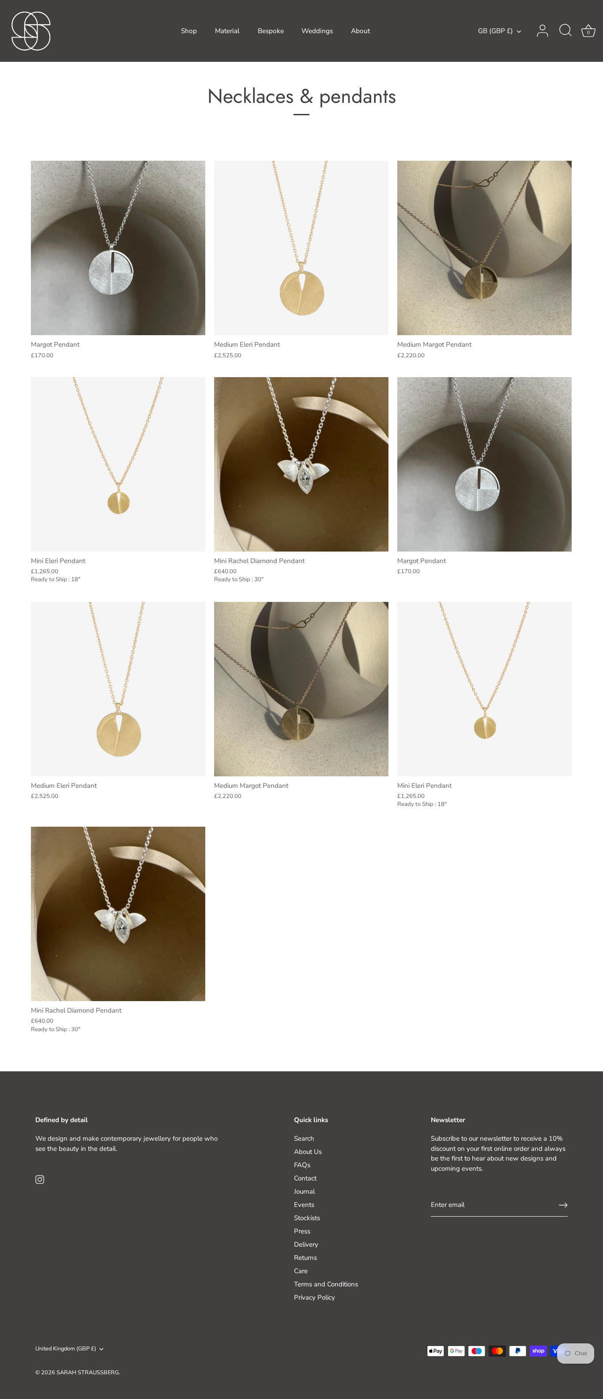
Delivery (306, 1244)
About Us (308, 1151)
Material (227, 30)
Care (301, 1271)
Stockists (307, 1218)
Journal (304, 1191)
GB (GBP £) (495, 31)
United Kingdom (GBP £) (65, 1349)
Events (304, 1204)
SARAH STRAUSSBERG (88, 1372)
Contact (305, 1178)
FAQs (302, 1165)
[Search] (565, 31)
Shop (189, 30)
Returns (305, 1257)
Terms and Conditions (326, 1284)
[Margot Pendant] (118, 248)
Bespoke (271, 30)
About (360, 30)
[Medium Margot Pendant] (484, 248)
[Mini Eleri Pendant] (118, 464)
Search (304, 1138)
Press (302, 1231)
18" (75, 579)
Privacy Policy (314, 1297)
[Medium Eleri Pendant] (301, 248)
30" (259, 579)
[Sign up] (563, 1205)
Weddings (317, 30)
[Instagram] (39, 1179)
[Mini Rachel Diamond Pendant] (301, 464)
